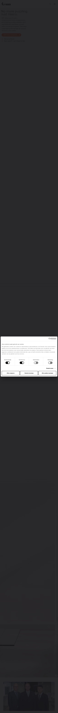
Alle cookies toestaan (47, 373)
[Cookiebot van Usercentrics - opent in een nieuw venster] (49, 339)
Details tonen (49, 368)
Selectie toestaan (29, 373)
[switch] (22, 363)
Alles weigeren (10, 373)
